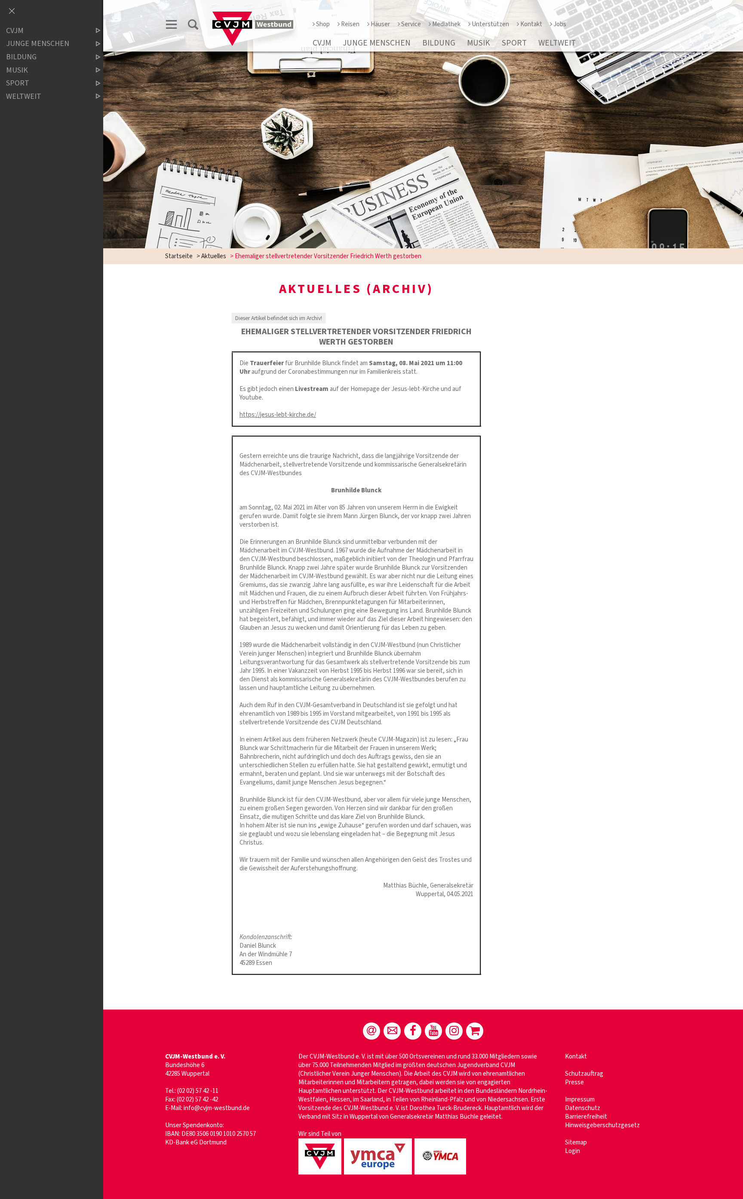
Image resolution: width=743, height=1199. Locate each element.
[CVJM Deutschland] (321, 1175)
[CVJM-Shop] (474, 1031)
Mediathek (446, 24)
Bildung (438, 43)
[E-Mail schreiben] (371, 1031)
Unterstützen (490, 24)
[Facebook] (412, 1031)
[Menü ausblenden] (11, 11)
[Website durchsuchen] (193, 26)
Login (572, 1151)
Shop (323, 24)
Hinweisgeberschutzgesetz (602, 1125)
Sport (514, 43)
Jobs (559, 24)
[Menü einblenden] (171, 26)
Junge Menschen (377, 43)
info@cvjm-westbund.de (217, 1108)
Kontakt (531, 24)
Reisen (350, 24)
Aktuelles (213, 256)
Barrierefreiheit (586, 1116)
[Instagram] (454, 1031)
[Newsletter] (392, 1031)
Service (411, 24)
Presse (574, 1082)
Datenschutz (582, 1108)
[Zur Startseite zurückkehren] (252, 15)
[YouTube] (433, 1031)
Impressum (580, 1099)
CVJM (322, 43)
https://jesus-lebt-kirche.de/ (277, 414)
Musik (478, 43)
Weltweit (557, 43)
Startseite (179, 256)
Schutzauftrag (584, 1073)
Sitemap (576, 1142)
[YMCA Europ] (379, 1175)
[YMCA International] (441, 1175)
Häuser (380, 24)
